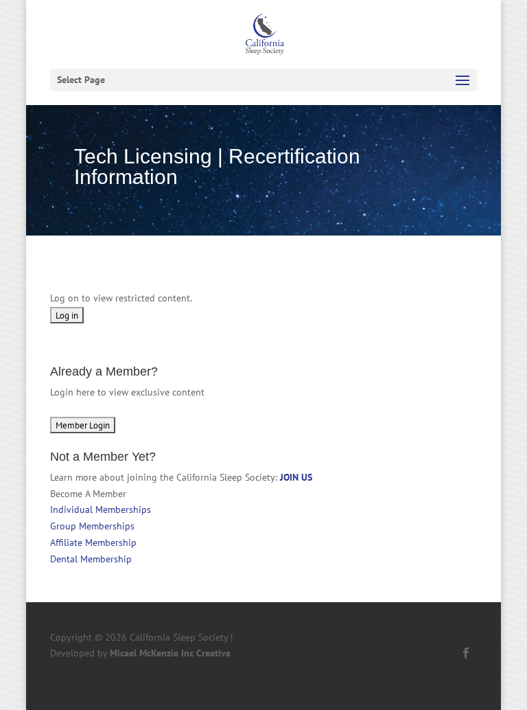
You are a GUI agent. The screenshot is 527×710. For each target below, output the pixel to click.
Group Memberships (92, 526)
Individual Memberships (100, 509)
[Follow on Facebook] (466, 653)
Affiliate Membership (93, 542)
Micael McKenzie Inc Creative (170, 653)
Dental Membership (91, 559)
